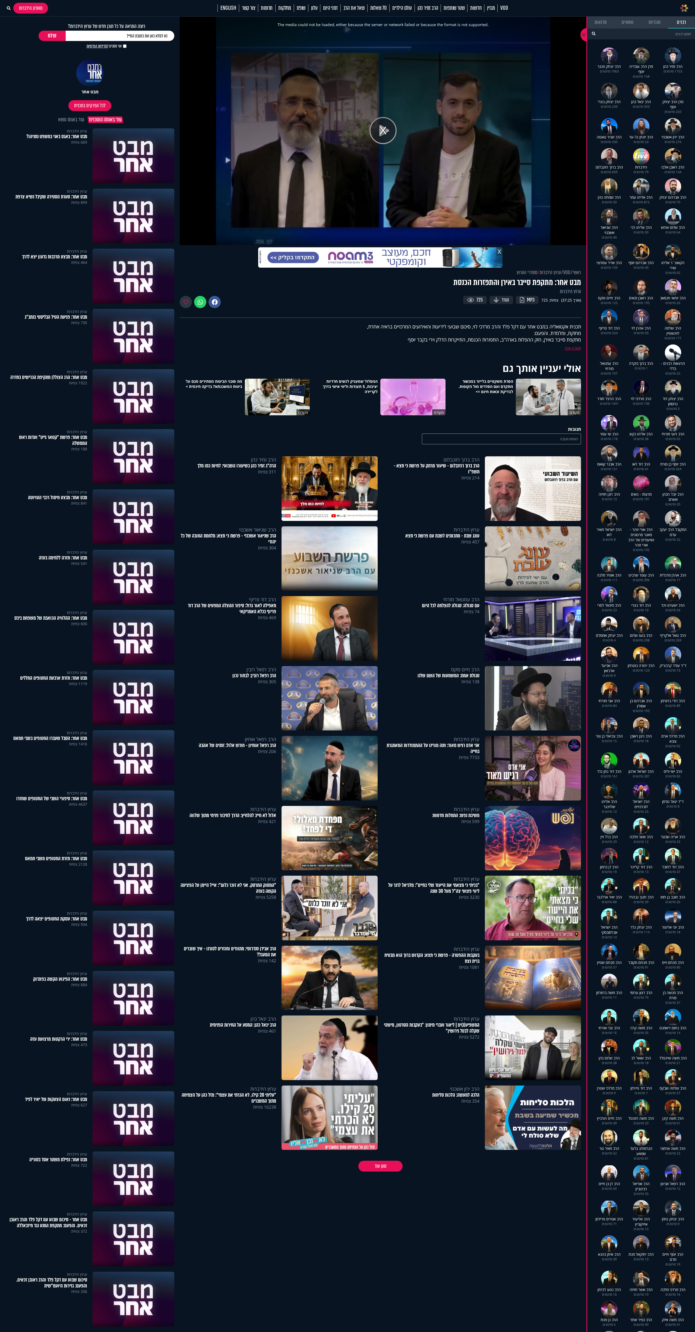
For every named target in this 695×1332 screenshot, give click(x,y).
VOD (504, 8)
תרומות (267, 8)
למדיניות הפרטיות (97, 46)
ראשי (577, 272)
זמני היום (330, 8)
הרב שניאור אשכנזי (257, 529)
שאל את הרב (354, 8)
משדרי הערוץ (527, 272)
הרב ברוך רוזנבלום (461, 459)
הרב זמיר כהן (428, 8)
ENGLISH (228, 8)
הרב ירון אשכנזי (464, 1089)
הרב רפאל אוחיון (260, 739)
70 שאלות (378, 8)
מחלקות (284, 8)
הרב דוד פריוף (262, 599)
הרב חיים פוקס (465, 669)
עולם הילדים (402, 8)
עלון (314, 8)
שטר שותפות (454, 8)
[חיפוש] (593, 33)
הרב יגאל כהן (263, 1018)
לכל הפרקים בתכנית (90, 105)
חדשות (475, 8)
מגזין (491, 8)
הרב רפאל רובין (261, 669)
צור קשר (248, 8)
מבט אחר (571, 348)
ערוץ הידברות (550, 272)
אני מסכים (104, 46)
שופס (301, 8)
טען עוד (380, 1166)
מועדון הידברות (30, 8)
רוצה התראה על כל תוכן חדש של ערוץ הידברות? (106, 26)
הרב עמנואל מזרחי (461, 599)
